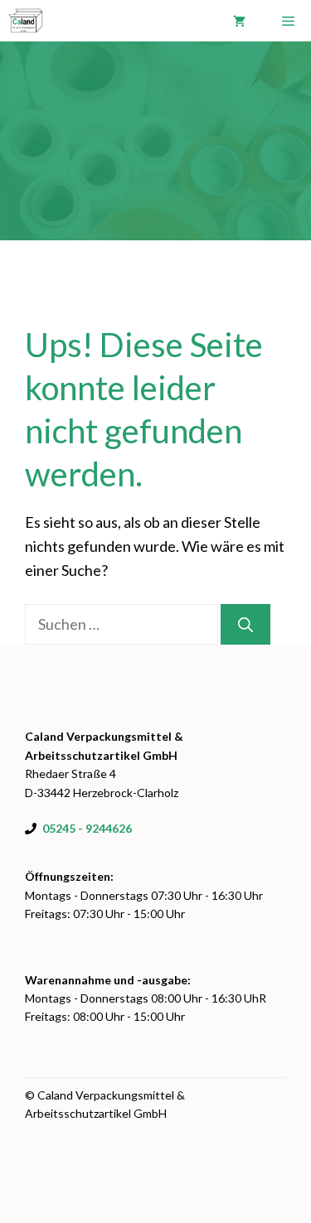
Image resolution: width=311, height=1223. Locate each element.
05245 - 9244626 (87, 828)
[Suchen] (245, 624)
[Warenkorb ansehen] (239, 20)
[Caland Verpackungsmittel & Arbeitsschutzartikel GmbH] (25, 20)
